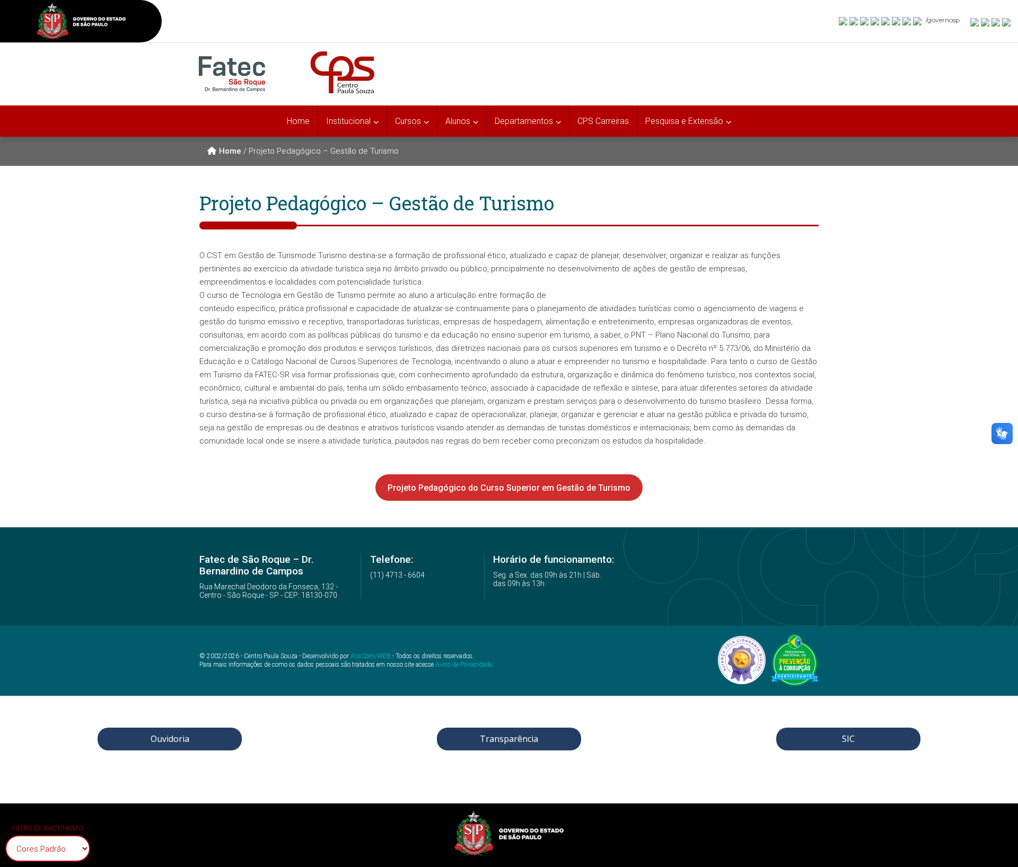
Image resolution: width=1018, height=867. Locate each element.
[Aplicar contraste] (996, 21)
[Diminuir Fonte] (985, 21)
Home (298, 121)
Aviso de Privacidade (463, 664)
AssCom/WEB (370, 656)
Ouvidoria (170, 739)
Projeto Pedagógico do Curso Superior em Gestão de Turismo (509, 488)
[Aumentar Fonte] (975, 21)
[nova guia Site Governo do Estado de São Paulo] (81, 22)
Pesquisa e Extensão (684, 121)
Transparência (509, 739)
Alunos (457, 121)
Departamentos (524, 121)
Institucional (348, 121)
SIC (848, 739)
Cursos (408, 121)
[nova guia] (1007, 21)
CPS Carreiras (603, 121)
